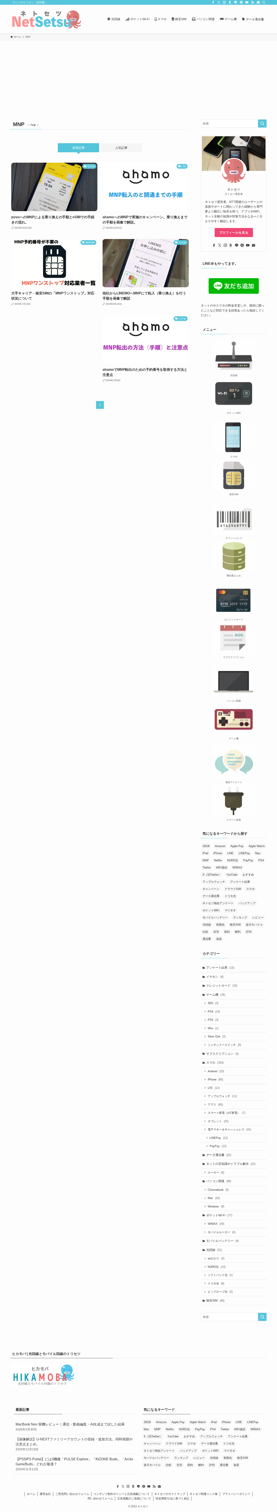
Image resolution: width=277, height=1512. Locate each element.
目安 (216, 931)
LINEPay (244, 853)
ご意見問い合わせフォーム (72, 1494)
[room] (230, 2)
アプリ (215, 1104)
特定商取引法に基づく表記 (172, 1498)
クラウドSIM (233, 889)
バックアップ (247, 903)
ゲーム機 (215, 994)
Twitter (207, 867)
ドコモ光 (230, 896)
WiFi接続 (221, 867)
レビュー (258, 917)
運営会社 (45, 1494)
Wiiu (213, 1028)
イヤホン (215, 976)
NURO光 (232, 860)
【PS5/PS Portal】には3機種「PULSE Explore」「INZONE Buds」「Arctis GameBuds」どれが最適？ (74, 1464)
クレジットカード (221, 985)
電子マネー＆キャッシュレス (229, 1129)
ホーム (31, 1494)
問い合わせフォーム (100, 1498)
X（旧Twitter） (212, 874)
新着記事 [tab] (78, 147)
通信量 (207, 939)
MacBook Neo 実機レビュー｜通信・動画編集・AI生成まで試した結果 (70, 1426)
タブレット (218, 1121)
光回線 (207, 924)
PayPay (248, 860)
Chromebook (218, 1189)
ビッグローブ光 (220, 1291)
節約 (227, 931)
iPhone (217, 853)
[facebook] (213, 2)
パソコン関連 (218, 1181)
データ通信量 (211, 896)
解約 (238, 931)
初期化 (220, 924)
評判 (248, 931)
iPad (205, 853)
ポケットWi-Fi (219, 1215)
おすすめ (248, 874)
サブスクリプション (222, 1053)
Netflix (218, 860)
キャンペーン (211, 889)
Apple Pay (236, 846)
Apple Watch (257, 846)
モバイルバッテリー (215, 917)
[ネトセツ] (46, 19)
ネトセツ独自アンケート (218, 903)
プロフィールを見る (233, 232)
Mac (258, 853)
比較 (205, 931)
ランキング (240, 917)
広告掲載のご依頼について (134, 1498)
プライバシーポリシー (236, 1494)
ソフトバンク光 (220, 1275)
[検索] (264, 2)
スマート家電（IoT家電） (226, 1112)
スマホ (250, 889)
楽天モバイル (254, 924)
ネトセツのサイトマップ (169, 1494)
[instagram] (224, 2)
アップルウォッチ (214, 881)
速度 (219, 939)
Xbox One (216, 1036)
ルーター (216, 1172)
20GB (206, 846)
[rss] (252, 2)
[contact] (258, 2)
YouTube (231, 874)
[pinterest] (241, 2)
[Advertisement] (138, 73)
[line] (235, 2)
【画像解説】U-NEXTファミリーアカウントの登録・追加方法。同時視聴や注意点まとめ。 (74, 1444)
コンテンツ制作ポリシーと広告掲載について (121, 1494)
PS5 (213, 1019)
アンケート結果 (240, 881)
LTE (213, 1088)
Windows (216, 1206)
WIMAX (237, 867)
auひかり (216, 1258)
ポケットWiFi (211, 910)
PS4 (261, 860)
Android (216, 1071)
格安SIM (235, 924)
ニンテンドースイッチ (224, 1045)
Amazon (220, 846)
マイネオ (230, 910)
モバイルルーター (221, 1232)
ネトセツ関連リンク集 (204, 1494)
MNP (206, 860)
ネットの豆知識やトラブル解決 (230, 1163)
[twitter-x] (219, 2)
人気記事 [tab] (121, 147)
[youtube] (247, 2)
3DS (213, 1003)
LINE (230, 853)
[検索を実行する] (262, 123)
